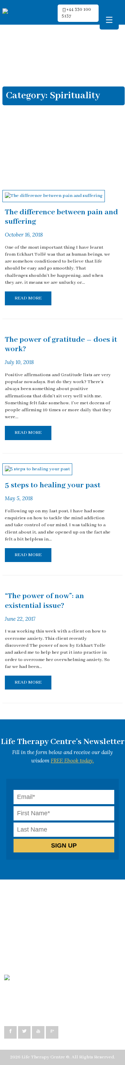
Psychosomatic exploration (39, 943)
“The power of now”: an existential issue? (44, 601)
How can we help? (29, 894)
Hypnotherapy (26, 915)
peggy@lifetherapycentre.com (44, 1001)
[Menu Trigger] (109, 20)
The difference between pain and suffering (61, 217)
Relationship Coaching (35, 929)
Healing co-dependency (35, 936)
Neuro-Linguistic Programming (44, 908)
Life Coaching (25, 922)
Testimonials (24, 957)
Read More (28, 298)
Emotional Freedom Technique (44, 950)
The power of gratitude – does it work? (61, 344)
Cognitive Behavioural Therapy (44, 901)
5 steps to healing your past (52, 485)
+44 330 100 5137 (29, 1008)
